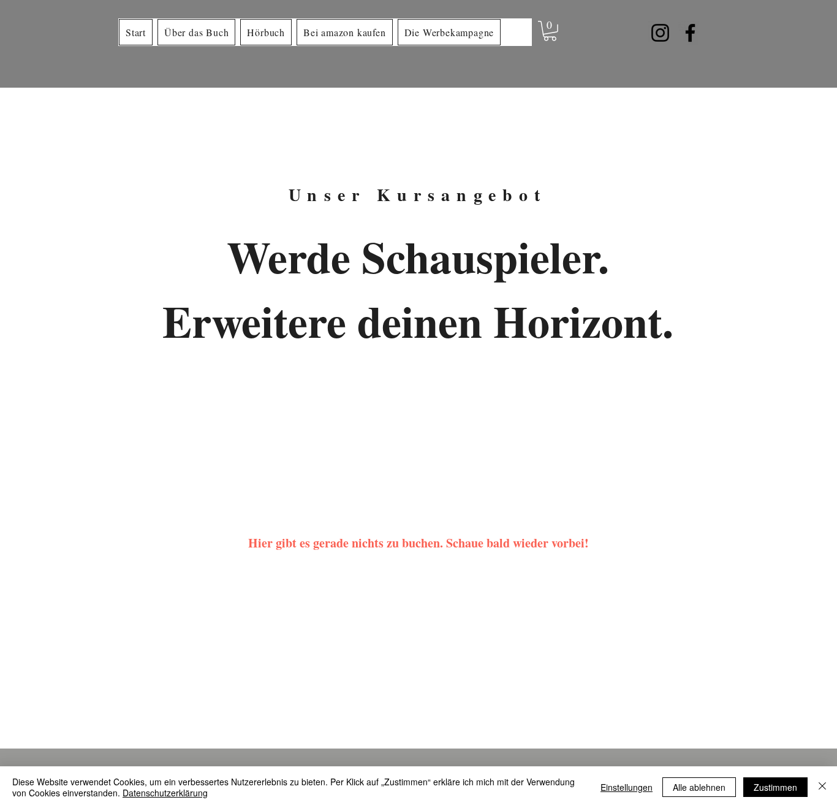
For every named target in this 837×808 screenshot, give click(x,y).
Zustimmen (775, 787)
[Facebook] (690, 33)
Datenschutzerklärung (165, 793)
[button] (550, 31)
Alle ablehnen (699, 787)
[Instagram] (660, 33)
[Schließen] (822, 787)
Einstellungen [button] (626, 787)
